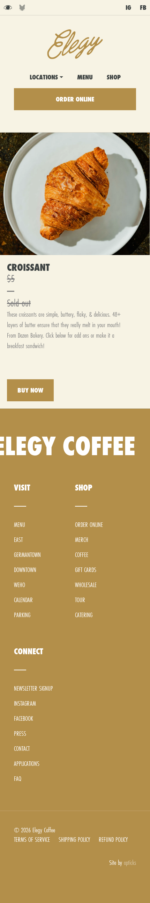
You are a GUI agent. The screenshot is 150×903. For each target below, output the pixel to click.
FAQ (17, 779)
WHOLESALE (86, 585)
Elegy (7, 7)
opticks (130, 863)
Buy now (30, 390)
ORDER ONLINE (75, 99)
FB (143, 7)
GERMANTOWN (27, 555)
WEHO (19, 585)
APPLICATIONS (26, 764)
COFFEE (81, 555)
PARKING (22, 615)
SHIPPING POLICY (74, 839)
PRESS (20, 733)
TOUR (80, 600)
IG (128, 7)
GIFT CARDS (85, 570)
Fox (22, 8)
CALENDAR (23, 600)
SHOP (114, 77)
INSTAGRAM (25, 703)
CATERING (83, 615)
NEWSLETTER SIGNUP (33, 688)
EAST (18, 540)
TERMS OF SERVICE (32, 839)
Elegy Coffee (75, 44)
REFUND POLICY (113, 839)
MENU (85, 77)
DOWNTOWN (25, 570)
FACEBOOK (23, 718)
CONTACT (22, 749)
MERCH (81, 540)
